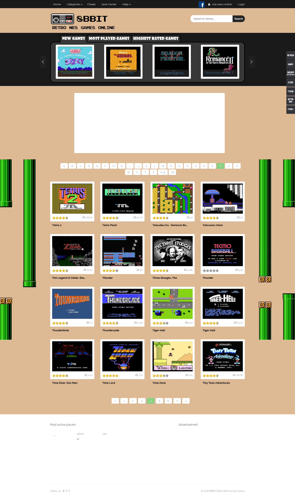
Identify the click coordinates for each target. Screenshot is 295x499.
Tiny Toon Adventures (216, 382)
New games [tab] (73, 39)
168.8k (239, 375)
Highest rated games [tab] (155, 39)
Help (125, 4)
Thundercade (110, 330)
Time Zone (159, 382)
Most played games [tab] (109, 39)
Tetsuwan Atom (213, 225)
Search (238, 18)
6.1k (191, 375)
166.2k (89, 217)
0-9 (163, 172)
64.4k (240, 322)
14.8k (190, 270)
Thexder (107, 277)
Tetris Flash (109, 225)
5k (191, 217)
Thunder (208, 277)
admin (80, 433)
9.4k (190, 322)
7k (91, 322)
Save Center (109, 4)
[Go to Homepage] (84, 29)
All (172, 172)
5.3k (241, 270)
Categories (73, 4)
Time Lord (108, 382)
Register (243, 4)
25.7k (139, 217)
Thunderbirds (60, 330)
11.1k (90, 375)
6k (141, 270)
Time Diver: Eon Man (64, 382)
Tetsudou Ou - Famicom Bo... (170, 225)
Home (57, 4)
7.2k (140, 375)
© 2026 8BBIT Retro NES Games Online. (223, 491)
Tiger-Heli (159, 330)
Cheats (91, 4)
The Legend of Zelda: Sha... (69, 277)
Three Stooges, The (165, 277)
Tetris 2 (56, 225)
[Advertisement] (149, 123)
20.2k (89, 270)
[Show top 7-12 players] (78, 439)
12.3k (139, 322)
